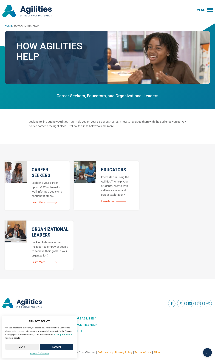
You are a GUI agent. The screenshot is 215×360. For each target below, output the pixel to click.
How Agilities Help (83, 324)
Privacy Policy (123, 352)
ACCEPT (56, 347)
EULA (156, 352)
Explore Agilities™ (82, 318)
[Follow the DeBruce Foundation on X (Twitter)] (181, 303)
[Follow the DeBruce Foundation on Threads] (208, 303)
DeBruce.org (105, 352)
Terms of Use (142, 352)
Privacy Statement (63, 334)
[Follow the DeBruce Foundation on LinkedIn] (190, 303)
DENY (22, 347)
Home (8, 25)
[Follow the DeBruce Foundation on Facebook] (171, 303)
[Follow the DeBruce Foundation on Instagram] (199, 303)
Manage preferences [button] (39, 353)
